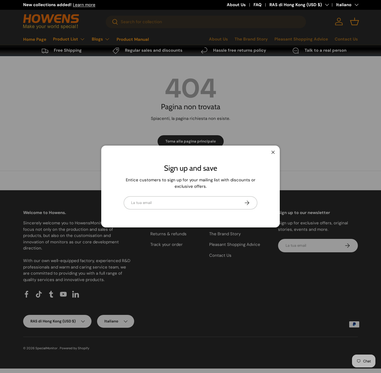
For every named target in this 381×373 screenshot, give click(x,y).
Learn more (84, 5)
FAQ (258, 5)
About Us (236, 5)
